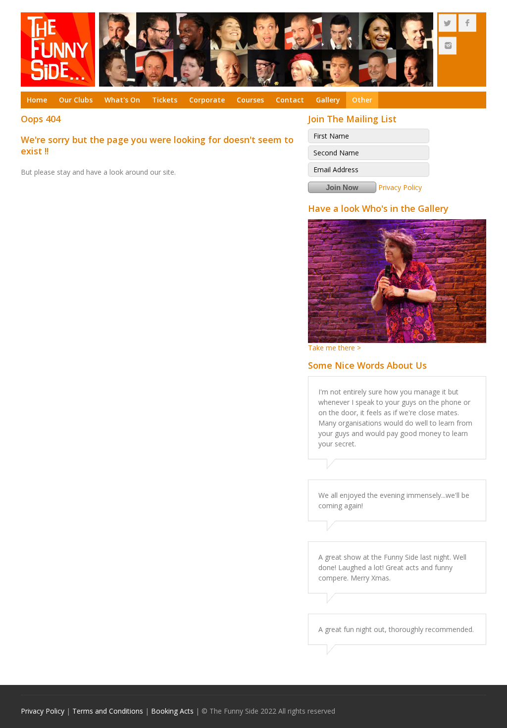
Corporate (207, 99)
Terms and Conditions (107, 711)
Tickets (164, 99)
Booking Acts (172, 711)
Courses (250, 99)
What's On (122, 99)
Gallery (328, 99)
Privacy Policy (400, 187)
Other (362, 99)
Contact (290, 99)
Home (37, 99)
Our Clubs (76, 99)
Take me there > (334, 347)
